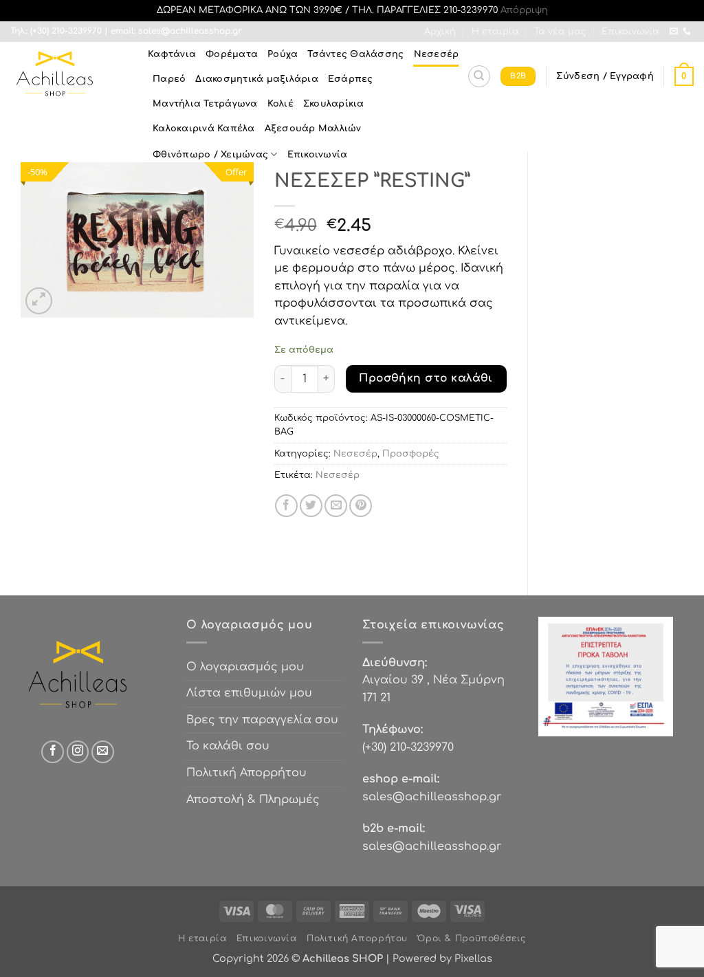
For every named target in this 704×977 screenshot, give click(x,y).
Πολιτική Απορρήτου (246, 773)
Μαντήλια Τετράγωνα (205, 104)
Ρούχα (282, 54)
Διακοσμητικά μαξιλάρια (256, 79)
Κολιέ (280, 104)
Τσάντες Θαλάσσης (355, 54)
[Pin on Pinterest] (360, 505)
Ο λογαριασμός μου (245, 667)
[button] (604, 76)
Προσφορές (410, 454)
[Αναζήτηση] (479, 76)
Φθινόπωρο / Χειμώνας (210, 155)
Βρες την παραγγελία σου (262, 720)
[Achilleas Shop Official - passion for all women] (68, 76)
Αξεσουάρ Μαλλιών (313, 128)
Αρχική (440, 31)
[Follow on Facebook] (52, 751)
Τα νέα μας (560, 31)
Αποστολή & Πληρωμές (253, 799)
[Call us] (687, 31)
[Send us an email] (674, 31)
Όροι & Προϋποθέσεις (471, 938)
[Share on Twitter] (311, 505)
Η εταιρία (495, 31)
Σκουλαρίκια (333, 104)
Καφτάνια (172, 54)
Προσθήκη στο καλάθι (426, 378)
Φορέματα (232, 54)
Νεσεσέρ (436, 54)
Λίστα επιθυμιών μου (249, 693)
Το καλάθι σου (228, 746)
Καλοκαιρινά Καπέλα (204, 128)
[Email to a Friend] (335, 505)
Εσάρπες (350, 79)
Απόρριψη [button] (524, 10)
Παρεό (169, 79)
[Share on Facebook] (286, 505)
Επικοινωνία (630, 31)
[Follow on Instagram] (78, 751)
